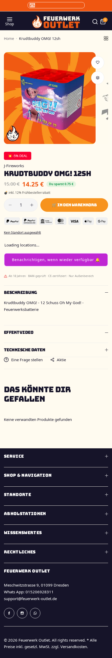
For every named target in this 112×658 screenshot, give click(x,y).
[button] (56, 260)
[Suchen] (95, 21)
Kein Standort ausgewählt (22, 232)
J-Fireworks (14, 165)
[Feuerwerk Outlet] (56, 21)
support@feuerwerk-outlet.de (30, 598)
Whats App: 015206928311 (29, 591)
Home (9, 38)
